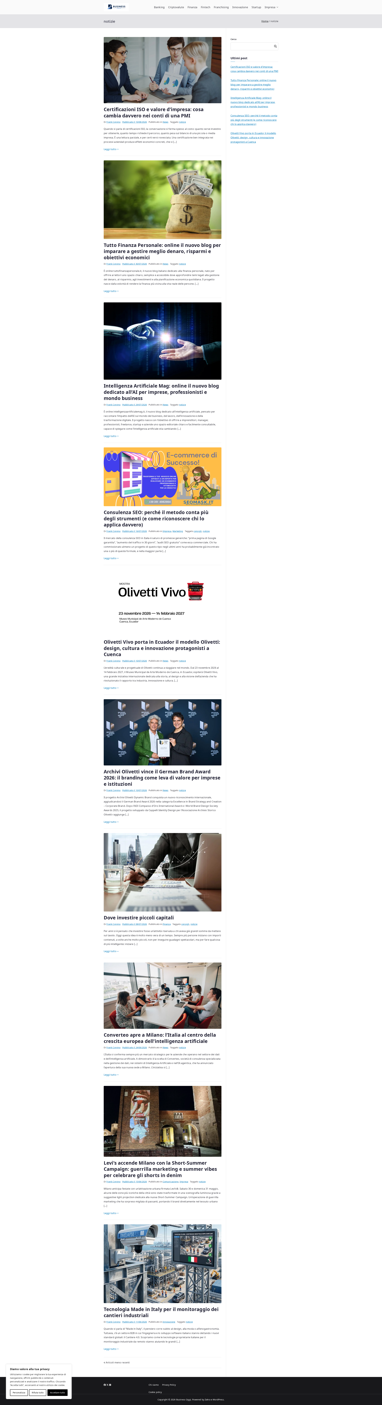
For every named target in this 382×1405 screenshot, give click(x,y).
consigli (198, 531)
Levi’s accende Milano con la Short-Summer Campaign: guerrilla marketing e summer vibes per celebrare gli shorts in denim (160, 1169)
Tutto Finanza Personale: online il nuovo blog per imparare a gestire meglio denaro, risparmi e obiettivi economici (162, 251)
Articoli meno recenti (118, 1362)
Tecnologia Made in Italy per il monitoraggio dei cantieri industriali (161, 1312)
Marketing (177, 531)
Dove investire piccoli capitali (139, 917)
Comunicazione (170, 1181)
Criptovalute (176, 7)
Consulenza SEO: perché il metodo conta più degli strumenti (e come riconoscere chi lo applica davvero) (156, 518)
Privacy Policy (169, 1384)
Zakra (207, 1399)
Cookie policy (155, 1392)
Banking (159, 7)
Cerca (233, 39)
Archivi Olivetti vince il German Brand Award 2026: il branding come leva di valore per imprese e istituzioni (162, 777)
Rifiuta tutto (38, 1392)
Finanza (192, 7)
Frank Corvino (113, 122)
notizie (182, 122)
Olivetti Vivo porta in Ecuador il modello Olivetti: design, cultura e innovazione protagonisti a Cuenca (162, 648)
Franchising (221, 7)
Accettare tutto (57, 1392)
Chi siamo (154, 1384)
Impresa (270, 7)
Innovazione (240, 7)
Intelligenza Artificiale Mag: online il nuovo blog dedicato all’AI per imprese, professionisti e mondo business (161, 392)
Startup (256, 7)
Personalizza (19, 1392)
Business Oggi (183, 1399)
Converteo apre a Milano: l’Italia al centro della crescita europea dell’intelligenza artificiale (160, 1038)
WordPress (218, 1399)
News (165, 122)
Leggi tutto (110, 149)
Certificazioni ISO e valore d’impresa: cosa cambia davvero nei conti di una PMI (154, 112)
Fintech (205, 7)
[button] (276, 7)
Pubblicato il (134, 122)
